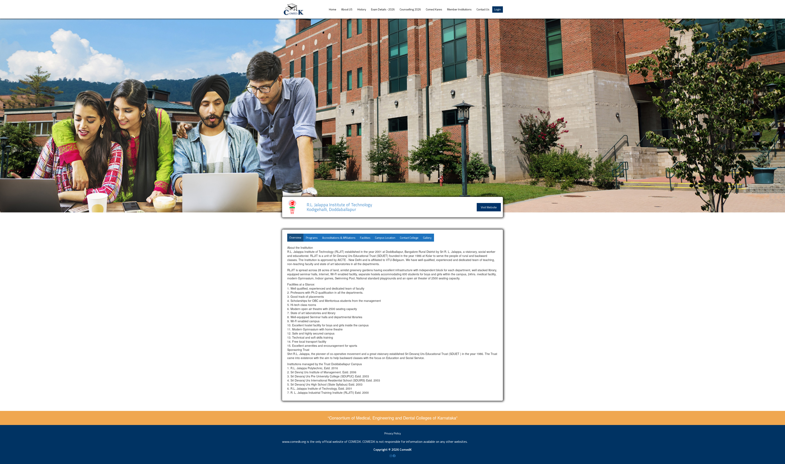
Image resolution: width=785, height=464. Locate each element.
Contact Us (483, 9)
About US (346, 9)
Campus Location (385, 237)
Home (332, 9)
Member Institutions (459, 9)
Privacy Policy (392, 433)
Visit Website (489, 207)
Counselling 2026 (410, 9)
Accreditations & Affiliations (338, 237)
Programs (312, 237)
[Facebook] (394, 456)
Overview (295, 237)
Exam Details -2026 (383, 9)
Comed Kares (434, 9)
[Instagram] (391, 456)
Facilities (365, 237)
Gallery (427, 237)
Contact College (409, 237)
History (361, 9)
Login (497, 9)
